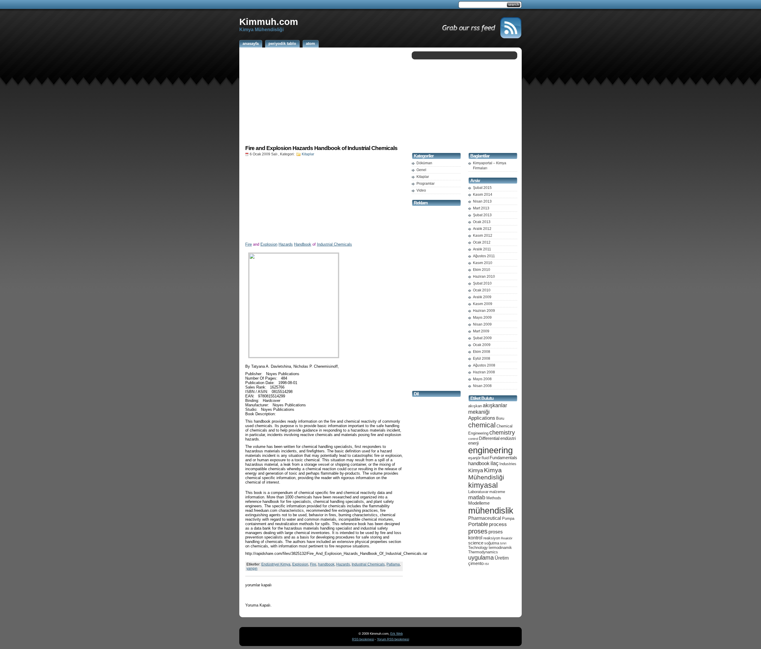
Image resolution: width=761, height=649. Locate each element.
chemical (482, 425)
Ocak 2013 (481, 222)
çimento (476, 563)
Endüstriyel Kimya (275, 564)
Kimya (475, 470)
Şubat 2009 (482, 338)
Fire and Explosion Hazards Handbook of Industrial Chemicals (321, 148)
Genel (421, 170)
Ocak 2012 (481, 242)
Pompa (508, 518)
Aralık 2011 (482, 249)
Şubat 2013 (482, 215)
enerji (473, 443)
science (475, 543)
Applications (481, 418)
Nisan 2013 (482, 201)
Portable (478, 524)
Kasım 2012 (482, 235)
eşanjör (474, 458)
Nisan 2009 (482, 324)
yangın (251, 568)
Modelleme (479, 503)
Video (421, 190)
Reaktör (506, 538)
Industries (507, 464)
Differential (489, 438)
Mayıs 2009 (482, 317)
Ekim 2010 (481, 270)
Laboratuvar (478, 491)
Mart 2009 (481, 331)
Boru (500, 418)
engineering (490, 450)
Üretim (502, 557)
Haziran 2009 (484, 311)
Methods (493, 498)
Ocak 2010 (481, 290)
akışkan (475, 406)
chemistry (502, 432)
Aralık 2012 (482, 229)
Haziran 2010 (484, 276)
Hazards (286, 244)
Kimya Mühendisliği (486, 474)
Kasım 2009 (482, 304)
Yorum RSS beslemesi (393, 639)
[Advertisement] (324, 96)
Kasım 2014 (482, 194)
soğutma (491, 543)
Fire (248, 244)
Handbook (302, 244)
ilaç (494, 463)
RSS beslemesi (363, 639)
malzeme (497, 491)
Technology (478, 547)
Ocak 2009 (481, 345)
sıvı (503, 543)
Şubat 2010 (482, 283)
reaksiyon (491, 538)
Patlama (393, 564)
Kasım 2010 (482, 263)
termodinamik (500, 547)
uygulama (481, 557)
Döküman (424, 163)
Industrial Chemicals (334, 244)
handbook (326, 564)
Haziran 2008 (484, 372)
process (498, 524)
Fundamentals (503, 457)
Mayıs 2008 (482, 379)
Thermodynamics (483, 552)
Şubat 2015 (482, 188)
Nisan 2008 (482, 386)
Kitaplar (308, 154)
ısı (487, 563)
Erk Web (396, 633)
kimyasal (483, 485)
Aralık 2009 (482, 297)
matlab (476, 497)
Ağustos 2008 (484, 365)
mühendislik (490, 510)
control (473, 438)
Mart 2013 (481, 208)
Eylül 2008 (481, 358)
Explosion (268, 244)
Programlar (425, 183)
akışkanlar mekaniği (487, 408)
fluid (485, 458)
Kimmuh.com (268, 22)
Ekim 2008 (481, 352)
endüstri (508, 438)
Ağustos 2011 (484, 256)
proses (478, 531)
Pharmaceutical (484, 518)
